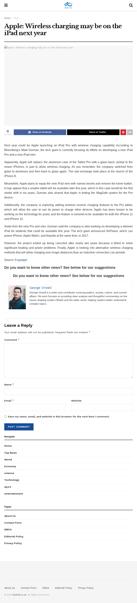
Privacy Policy (13, 543)
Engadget (21, 259)
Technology (11, 479)
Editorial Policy (13, 536)
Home (7, 18)
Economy (10, 466)
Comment (11, 339)
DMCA (8, 529)
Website (76, 400)
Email (9, 400)
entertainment (13, 493)
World (8, 459)
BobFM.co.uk (19, 595)
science (9, 473)
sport (7, 486)
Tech (16, 18)
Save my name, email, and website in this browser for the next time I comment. (59, 416)
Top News (10, 452)
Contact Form (13, 522)
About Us (10, 515)
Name (9, 384)
